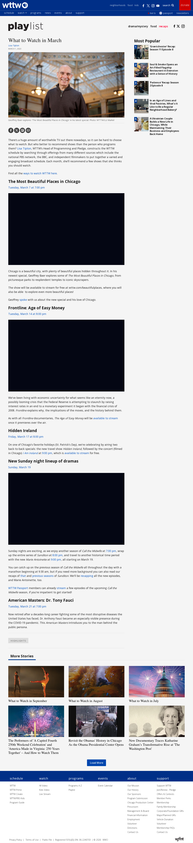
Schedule (9, 12)
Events (58, 12)
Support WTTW (164, 785)
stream (61, 588)
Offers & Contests (165, 794)
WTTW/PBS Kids (17, 798)
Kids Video (44, 789)
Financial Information (137, 815)
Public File (47, 839)
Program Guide (17, 802)
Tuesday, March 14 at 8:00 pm (27, 314)
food (153, 26)
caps (163, 26)
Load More (96, 762)
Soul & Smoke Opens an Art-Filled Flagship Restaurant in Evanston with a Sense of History (164, 69)
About (68, 12)
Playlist (72, 789)
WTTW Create (16, 794)
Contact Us (132, 832)
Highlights (18, 640)
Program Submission (137, 798)
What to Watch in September (27, 700)
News (48, 12)
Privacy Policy (15, 839)
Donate (185, 5)
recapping (87, 576)
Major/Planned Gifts (166, 815)
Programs (35, 12)
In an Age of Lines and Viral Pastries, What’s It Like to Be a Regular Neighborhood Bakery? (164, 105)
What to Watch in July (144, 700)
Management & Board (138, 811)
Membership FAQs (166, 827)
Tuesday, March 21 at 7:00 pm (27, 606)
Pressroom (132, 806)
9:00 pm (47, 453)
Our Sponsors (134, 794)
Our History (132, 789)
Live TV (153, 13)
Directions (132, 827)
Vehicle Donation (165, 819)
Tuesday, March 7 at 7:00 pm (26, 187)
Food (130, 5)
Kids (137, 5)
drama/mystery (138, 26)
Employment (133, 819)
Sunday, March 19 (19, 467)
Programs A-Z (75, 785)
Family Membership (166, 806)
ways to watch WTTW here (40, 173)
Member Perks (164, 798)
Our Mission (133, 785)
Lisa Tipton (13, 45)
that (23, 576)
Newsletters (182, 13)
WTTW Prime (16, 789)
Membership (163, 802)
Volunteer (132, 823)
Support (80, 12)
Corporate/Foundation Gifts (170, 811)
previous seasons (43, 576)
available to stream (105, 418)
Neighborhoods (118, 5)
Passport (168, 13)
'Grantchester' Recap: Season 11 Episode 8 (162, 48)
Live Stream (45, 794)
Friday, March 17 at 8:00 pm (25, 436)
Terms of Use (32, 839)
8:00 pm (57, 555)
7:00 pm (111, 551)
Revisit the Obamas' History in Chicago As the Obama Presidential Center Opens (96, 742)
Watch (21, 12)
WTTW (13, 785)
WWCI (105, 839)
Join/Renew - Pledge (166, 789)
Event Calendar (105, 785)
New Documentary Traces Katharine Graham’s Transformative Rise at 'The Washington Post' (154, 744)
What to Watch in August (86, 700)
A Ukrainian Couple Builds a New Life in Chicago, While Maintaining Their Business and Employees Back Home (164, 126)
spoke (23, 299)
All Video (43, 785)
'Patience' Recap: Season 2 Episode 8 (164, 84)
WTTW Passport (18, 588)
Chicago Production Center (140, 802)
